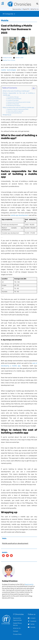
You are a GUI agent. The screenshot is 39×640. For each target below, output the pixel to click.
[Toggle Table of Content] (32, 88)
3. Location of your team (12, 100)
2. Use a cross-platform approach (14, 111)
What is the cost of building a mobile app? (16, 91)
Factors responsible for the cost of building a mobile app (19, 94)
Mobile (4, 20)
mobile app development (19, 215)
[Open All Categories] (14, 14)
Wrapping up (7, 115)
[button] (37, 3)
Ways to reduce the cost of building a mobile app (18, 107)
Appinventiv (29, 584)
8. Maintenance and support (13, 105)
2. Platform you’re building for (13, 98)
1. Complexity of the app (12, 97)
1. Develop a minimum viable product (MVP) (17, 109)
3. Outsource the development (14, 112)
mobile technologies (8, 70)
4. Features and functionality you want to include (18, 102)
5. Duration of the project (12, 103)
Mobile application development (15, 543)
